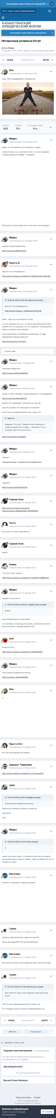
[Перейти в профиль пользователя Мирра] (5, 140)
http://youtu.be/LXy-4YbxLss (14, 341)
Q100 (12, 785)
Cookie (37, 1097)
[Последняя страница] (52, 60)
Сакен (12, 928)
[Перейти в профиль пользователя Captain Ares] (5, 501)
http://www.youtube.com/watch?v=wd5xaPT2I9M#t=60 (25, 578)
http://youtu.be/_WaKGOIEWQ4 (15, 677)
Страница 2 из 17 (28, 60)
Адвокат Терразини (20, 764)
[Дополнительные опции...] (51, 71)
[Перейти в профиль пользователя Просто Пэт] (5, 745)
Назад (10, 60)
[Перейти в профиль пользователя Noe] (5, 72)
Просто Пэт (16, 744)
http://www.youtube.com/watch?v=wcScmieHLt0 (22, 773)
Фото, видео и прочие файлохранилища (36, 51)
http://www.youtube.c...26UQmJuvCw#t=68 (23, 311)
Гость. (12, 523)
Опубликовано (23, 73)
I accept (48, 1111)
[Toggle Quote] (6, 300)
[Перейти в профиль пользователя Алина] (5, 566)
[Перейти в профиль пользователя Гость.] (5, 524)
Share (13, 1032)
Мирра (11, 48)
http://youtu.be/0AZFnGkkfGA (14, 487)
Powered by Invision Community (28, 1103)
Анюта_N (14, 263)
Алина (12, 564)
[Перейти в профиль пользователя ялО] (5, 640)
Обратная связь (23, 1097)
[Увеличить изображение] (28, 98)
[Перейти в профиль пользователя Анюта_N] (5, 264)
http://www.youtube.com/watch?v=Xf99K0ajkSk (22, 652)
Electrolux (14, 874)
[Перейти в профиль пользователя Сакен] (5, 930)
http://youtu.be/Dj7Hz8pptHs (14, 437)
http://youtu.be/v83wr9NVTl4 (14, 398)
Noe (11, 70)
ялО (11, 638)
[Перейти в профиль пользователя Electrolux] (5, 875)
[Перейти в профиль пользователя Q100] (5, 787)
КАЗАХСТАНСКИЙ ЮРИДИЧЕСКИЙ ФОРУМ (21, 24)
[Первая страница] (3, 60)
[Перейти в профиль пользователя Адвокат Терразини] (5, 766)
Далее (46, 60)
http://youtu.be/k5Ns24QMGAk (15, 373)
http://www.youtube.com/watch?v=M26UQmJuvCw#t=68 (26, 276)
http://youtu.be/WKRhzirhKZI (14, 251)
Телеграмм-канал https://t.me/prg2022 (26, 4)
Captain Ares (16, 499)
